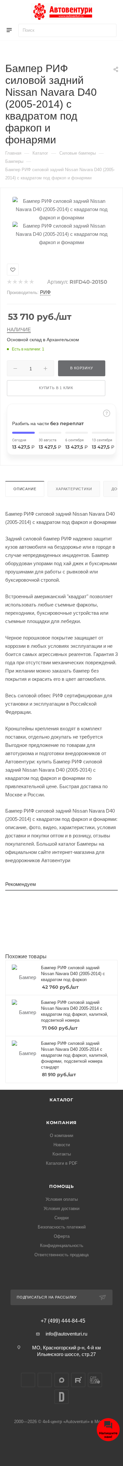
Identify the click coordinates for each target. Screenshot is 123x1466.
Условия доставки (61, 1208)
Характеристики (74, 489)
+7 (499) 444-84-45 (63, 1321)
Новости (61, 1144)
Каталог (61, 1099)
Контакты (61, 1154)
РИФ (45, 292)
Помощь (61, 1186)
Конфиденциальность (61, 1245)
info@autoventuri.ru (66, 1334)
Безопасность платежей (62, 1227)
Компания (61, 1122)
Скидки (61, 1217)
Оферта (62, 1236)
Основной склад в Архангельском (43, 339)
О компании (61, 1135)
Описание (24, 489)
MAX (61, 1380)
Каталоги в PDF (61, 1163)
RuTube (78, 1380)
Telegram (45, 1380)
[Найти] (108, 30)
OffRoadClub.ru (95, 1380)
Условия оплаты (62, 1199)
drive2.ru (61, 1397)
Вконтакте (28, 1380)
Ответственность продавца (61, 1254)
